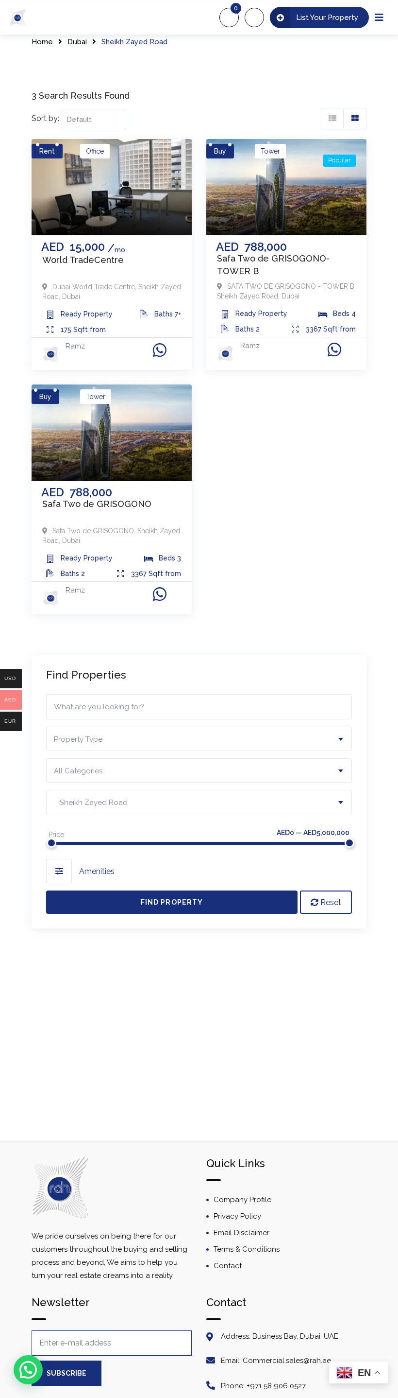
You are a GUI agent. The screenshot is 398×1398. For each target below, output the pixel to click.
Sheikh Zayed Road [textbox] (91, 802)
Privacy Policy (237, 1216)
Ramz (75, 346)
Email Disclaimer (241, 1232)
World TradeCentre (83, 260)
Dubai (77, 41)
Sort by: (45, 118)
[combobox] (199, 739)
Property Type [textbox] (78, 739)
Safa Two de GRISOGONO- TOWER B (273, 264)
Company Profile (242, 1199)
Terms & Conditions (247, 1249)
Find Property (172, 902)
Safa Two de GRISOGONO (96, 504)
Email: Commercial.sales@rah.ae (276, 1360)
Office (95, 151)
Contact (228, 1265)
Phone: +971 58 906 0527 (263, 1385)
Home (42, 41)
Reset (329, 902)
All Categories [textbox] (78, 771)
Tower (270, 151)
